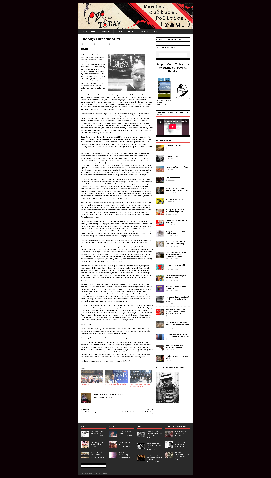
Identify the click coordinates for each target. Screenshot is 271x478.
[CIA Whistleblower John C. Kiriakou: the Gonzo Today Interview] (169, 457)
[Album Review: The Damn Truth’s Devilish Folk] (141, 448)
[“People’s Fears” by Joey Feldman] (85, 457)
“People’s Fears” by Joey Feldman (97, 454)
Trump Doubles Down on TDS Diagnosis (177, 221)
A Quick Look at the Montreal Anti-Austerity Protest (140, 385)
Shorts (112, 427)
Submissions (144, 31)
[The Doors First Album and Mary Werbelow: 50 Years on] (141, 460)
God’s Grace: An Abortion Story (124, 454)
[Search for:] (172, 55)
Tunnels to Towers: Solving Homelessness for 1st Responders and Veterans (176, 254)
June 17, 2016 (88, 44)
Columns (106, 31)
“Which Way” (85, 384)
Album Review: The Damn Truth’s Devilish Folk (154, 445)
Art (82, 427)
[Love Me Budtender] (160, 182)
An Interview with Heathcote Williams (181, 432)
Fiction (119, 31)
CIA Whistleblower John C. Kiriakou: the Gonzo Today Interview (182, 454)
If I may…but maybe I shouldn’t (115, 384)
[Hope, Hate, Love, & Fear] (160, 203)
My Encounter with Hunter (125, 432)
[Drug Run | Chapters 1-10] (113, 447)
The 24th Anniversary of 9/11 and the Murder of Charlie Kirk (177, 336)
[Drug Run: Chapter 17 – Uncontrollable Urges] (160, 349)
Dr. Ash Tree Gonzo (101, 44)
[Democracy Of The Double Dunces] (160, 269)
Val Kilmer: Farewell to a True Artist (177, 357)
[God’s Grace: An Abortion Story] (113, 457)
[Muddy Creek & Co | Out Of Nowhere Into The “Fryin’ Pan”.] (160, 193)
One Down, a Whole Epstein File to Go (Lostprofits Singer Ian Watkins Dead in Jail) (177, 311)
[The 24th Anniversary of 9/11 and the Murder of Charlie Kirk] (160, 339)
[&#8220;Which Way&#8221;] (92, 376)
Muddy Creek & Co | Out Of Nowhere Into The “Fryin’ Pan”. (177, 189)
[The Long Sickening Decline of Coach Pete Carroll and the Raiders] (160, 301)
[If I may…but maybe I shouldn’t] (116, 376)
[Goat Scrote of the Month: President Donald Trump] (160, 246)
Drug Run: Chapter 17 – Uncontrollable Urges (174, 346)
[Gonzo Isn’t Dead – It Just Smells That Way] (160, 235)
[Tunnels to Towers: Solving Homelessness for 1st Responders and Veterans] (160, 257)
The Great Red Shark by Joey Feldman (97, 443)
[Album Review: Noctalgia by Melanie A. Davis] (160, 280)
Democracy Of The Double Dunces (176, 266)
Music (93, 31)
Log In (156, 31)
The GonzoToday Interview (176, 427)
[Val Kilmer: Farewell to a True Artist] (160, 360)
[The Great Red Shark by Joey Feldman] (85, 447)
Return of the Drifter (174, 146)
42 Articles (121, 394)
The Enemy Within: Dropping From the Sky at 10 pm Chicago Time (177, 324)
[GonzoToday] (135, 28)
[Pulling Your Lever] (160, 160)
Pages (82, 31)
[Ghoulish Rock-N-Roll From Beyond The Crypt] (160, 291)
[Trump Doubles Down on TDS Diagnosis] (160, 225)
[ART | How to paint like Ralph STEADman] (85, 436)
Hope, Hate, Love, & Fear (175, 199)
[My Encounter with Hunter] (113, 436)
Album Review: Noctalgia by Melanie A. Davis (176, 277)
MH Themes (109, 473)
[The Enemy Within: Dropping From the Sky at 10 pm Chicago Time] (160, 326)
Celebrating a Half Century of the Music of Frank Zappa (154, 433)
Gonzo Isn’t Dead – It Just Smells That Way (175, 232)
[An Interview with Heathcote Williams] (169, 436)
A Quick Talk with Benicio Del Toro (180, 443)
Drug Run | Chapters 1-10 (126, 443)
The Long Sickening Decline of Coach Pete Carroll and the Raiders (177, 299)
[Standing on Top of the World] (160, 171)
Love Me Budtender (173, 178)
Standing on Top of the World (177, 167)
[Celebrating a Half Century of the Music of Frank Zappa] (141, 436)
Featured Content (164, 140)
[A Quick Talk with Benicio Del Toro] (169, 447)
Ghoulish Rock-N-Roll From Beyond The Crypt (176, 287)
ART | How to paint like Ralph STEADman (98, 432)
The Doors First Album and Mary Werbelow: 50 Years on (154, 457)
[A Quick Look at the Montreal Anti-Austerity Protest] (141, 376)
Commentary (115, 44)
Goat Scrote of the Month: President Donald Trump (176, 243)
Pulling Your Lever (172, 156)
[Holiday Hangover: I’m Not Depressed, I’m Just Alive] (160, 214)
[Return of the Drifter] (160, 150)
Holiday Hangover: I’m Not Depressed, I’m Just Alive (175, 211)
